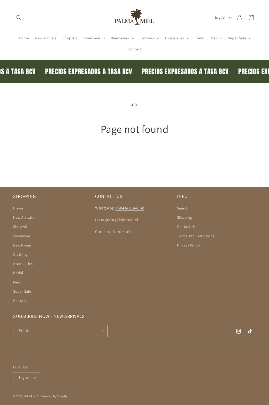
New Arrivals (23, 217)
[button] (19, 17)
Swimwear (21, 236)
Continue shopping (134, 154)
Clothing (20, 254)
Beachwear (22, 245)
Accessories (23, 263)
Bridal (18, 272)
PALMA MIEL (32, 396)
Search (183, 208)
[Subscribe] (101, 331)
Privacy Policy (188, 245)
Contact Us (186, 226)
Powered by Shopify (54, 396)
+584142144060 (129, 208)
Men (16, 282)
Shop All (20, 226)
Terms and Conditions (195, 236)
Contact (20, 300)
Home (18, 208)
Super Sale (22, 291)
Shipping (184, 217)
